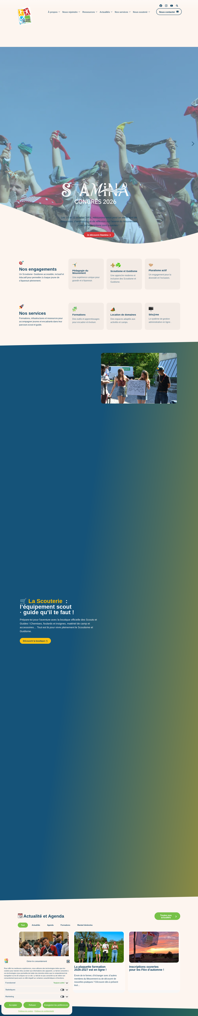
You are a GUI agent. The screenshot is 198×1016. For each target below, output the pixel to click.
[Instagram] (166, 5)
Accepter (13, 1005)
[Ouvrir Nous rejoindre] (79, 12)
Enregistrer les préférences (56, 1005)
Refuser (32, 1005)
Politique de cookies (25, 1011)
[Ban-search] (177, 5)
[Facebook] (161, 5)
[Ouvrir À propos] (59, 12)
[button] (68, 961)
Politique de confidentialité (44, 1011)
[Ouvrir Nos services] (130, 12)
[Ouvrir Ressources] (96, 12)
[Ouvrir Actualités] (112, 12)
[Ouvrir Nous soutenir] (149, 12)
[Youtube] (171, 5)
